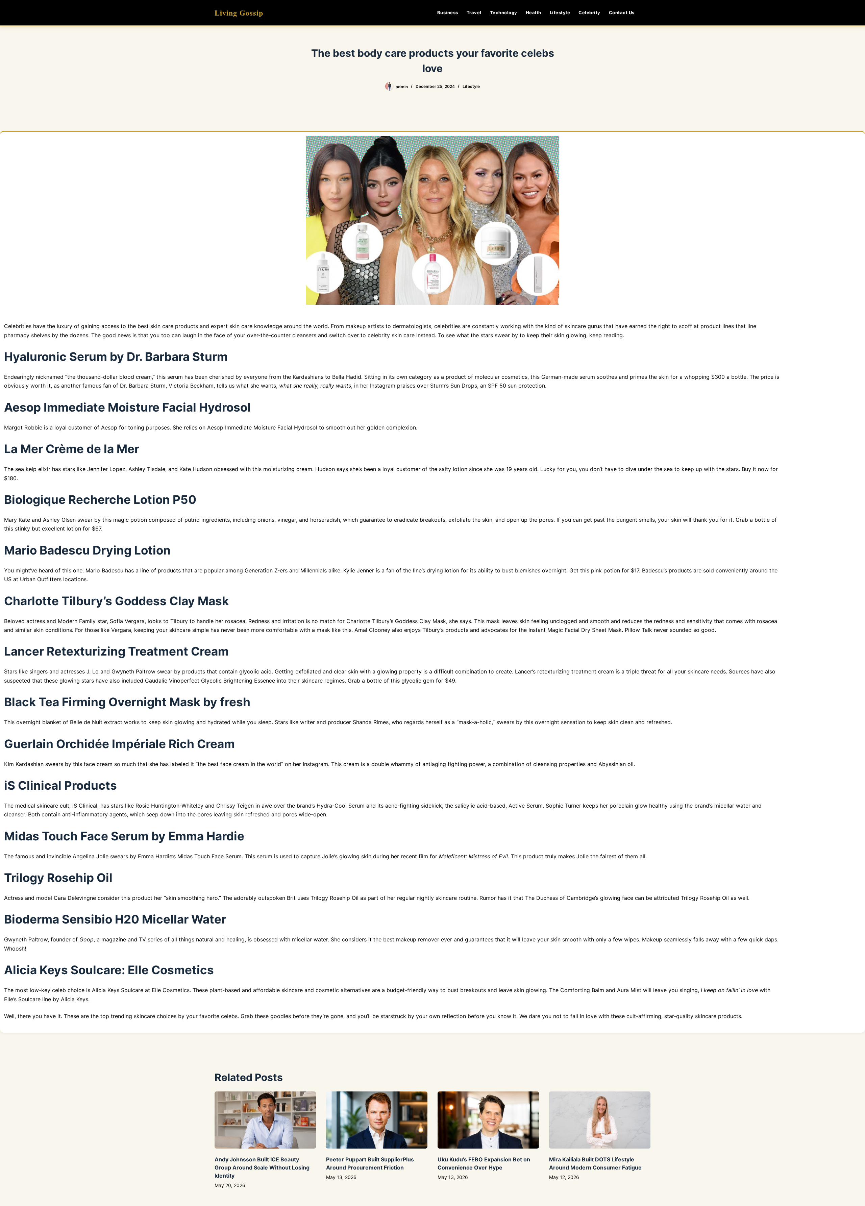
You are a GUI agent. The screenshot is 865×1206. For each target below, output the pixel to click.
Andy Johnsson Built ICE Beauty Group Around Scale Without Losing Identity (262, 1167)
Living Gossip (239, 12)
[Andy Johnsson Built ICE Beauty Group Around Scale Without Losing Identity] (265, 1120)
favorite (209, 1016)
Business (447, 12)
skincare (47, 805)
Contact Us (622, 12)
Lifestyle (560, 12)
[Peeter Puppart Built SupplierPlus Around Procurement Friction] (376, 1120)
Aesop (109, 427)
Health (533, 12)
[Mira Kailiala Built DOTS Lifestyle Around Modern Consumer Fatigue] (599, 1120)
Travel (474, 12)
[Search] (647, 12)
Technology (503, 12)
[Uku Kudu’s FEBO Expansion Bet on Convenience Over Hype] (488, 1120)
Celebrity (589, 12)
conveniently (732, 570)
